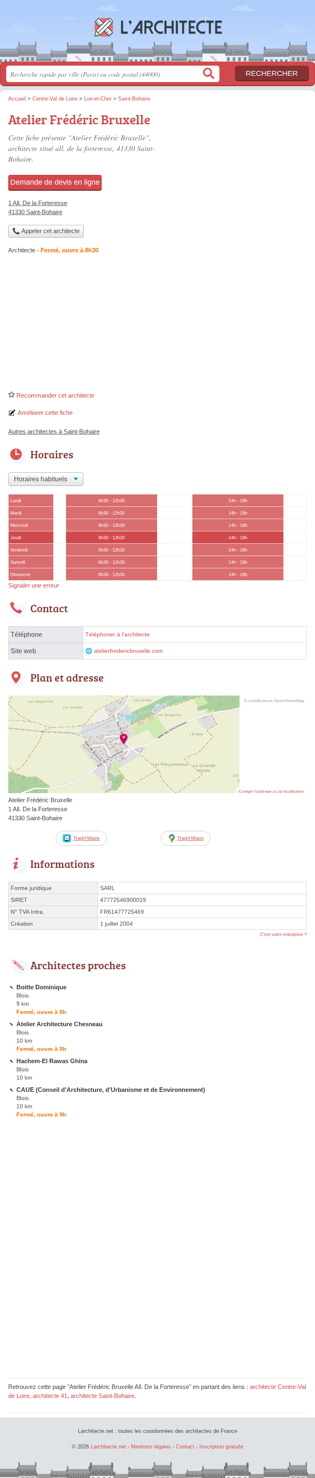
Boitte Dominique (41, 987)
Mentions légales (151, 1447)
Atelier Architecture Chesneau (59, 1023)
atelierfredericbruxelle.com (128, 651)
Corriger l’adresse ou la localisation (271, 791)
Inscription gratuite (221, 1447)
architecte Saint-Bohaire (103, 1395)
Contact (185, 1447)
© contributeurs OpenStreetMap (274, 700)
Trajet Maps (190, 838)
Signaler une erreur (33, 585)
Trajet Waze (86, 838)
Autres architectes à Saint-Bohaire (54, 431)
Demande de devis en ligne (55, 182)
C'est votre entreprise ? (283, 934)
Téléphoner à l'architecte (117, 634)
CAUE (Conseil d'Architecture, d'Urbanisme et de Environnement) (110, 1089)
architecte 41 (50, 1395)
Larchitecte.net (157, 34)
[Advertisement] (157, 325)
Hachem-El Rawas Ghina (51, 1060)
